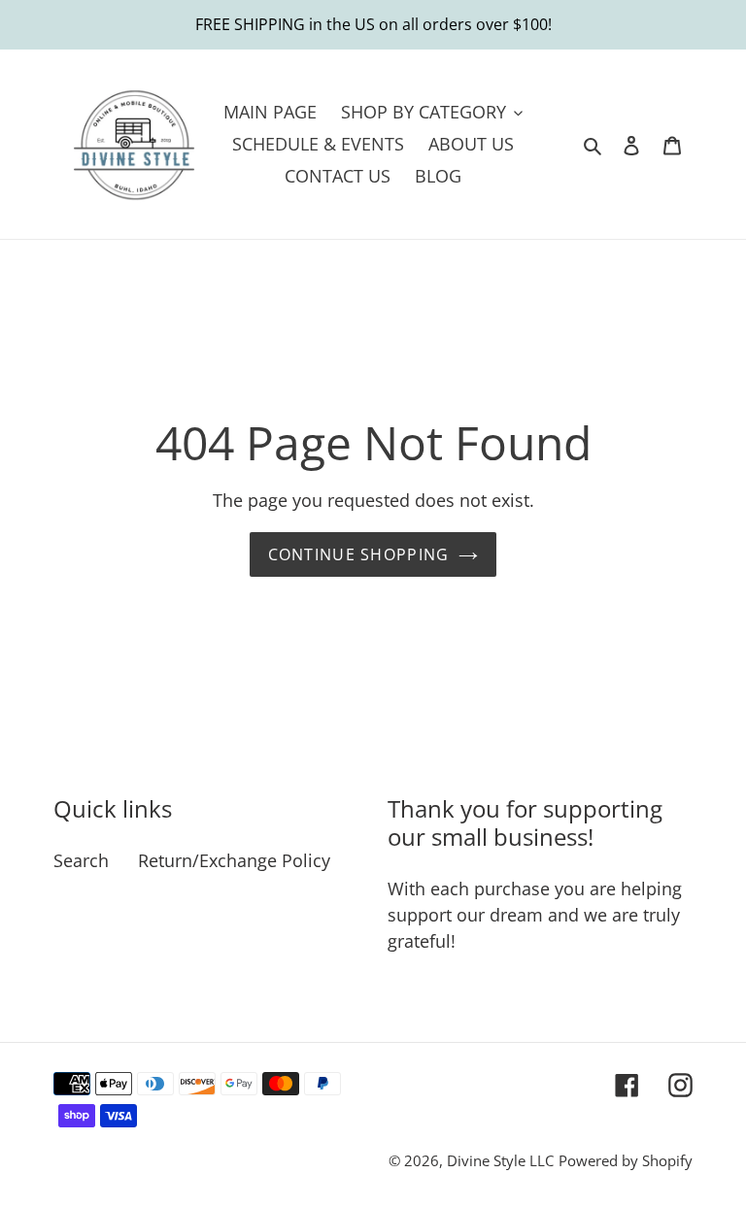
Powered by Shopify (626, 1160)
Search (81, 860)
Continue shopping (359, 554)
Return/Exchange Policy (234, 860)
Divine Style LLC (500, 1160)
